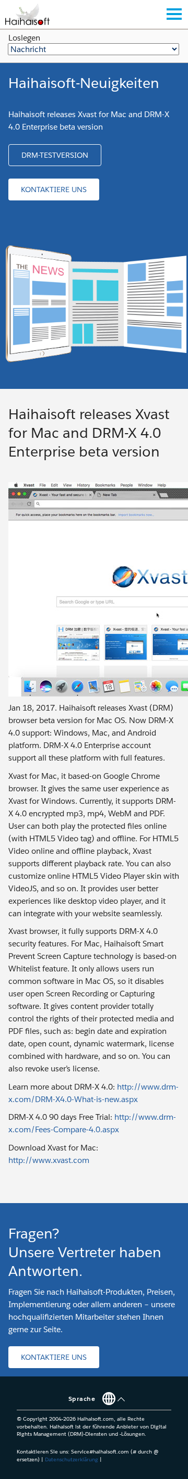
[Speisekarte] (174, 14)
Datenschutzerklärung (71, 1459)
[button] (54, 155)
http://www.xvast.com (48, 1160)
